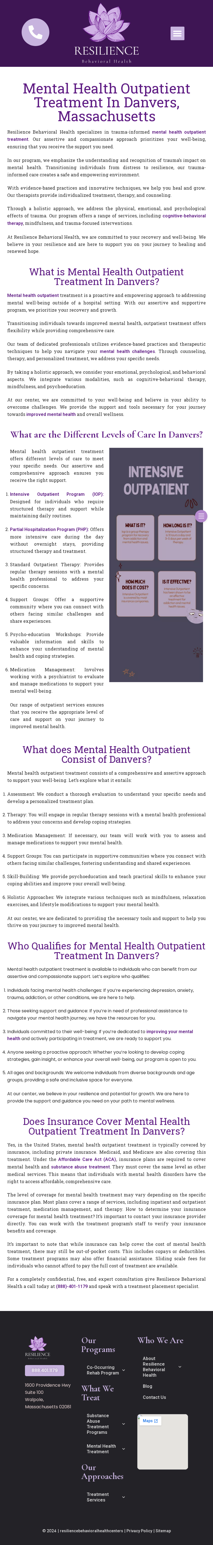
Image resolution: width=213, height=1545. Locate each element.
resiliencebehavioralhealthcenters (91, 1531)
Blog (147, 1386)
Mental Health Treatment (101, 1449)
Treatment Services (98, 1497)
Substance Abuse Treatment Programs (98, 1424)
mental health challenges (127, 351)
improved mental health (51, 414)
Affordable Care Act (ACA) (87, 1159)
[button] (177, 33)
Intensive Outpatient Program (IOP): (57, 494)
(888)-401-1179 (72, 1286)
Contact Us (154, 1397)
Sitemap (163, 1531)
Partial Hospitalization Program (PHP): (49, 529)
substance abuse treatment (80, 1167)
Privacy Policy (139, 1531)
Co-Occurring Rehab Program (103, 1370)
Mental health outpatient (33, 295)
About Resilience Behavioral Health (154, 1367)
